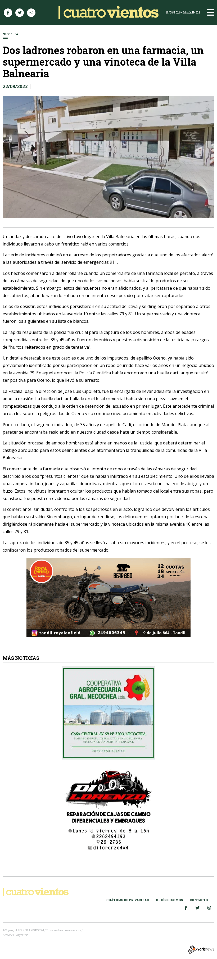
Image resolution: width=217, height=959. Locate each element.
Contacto (199, 900)
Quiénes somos (169, 900)
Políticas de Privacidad (127, 900)
